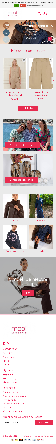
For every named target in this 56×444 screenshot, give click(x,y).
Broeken (41, 220)
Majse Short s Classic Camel (41, 93)
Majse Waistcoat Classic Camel (14, 93)
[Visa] (25, 440)
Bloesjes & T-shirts (15, 251)
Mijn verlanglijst (10, 382)
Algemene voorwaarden (15, 396)
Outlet (6, 364)
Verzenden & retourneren (15, 403)
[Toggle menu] (50, 14)
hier (28, 293)
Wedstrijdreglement (13, 411)
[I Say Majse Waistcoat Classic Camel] (15, 73)
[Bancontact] (29, 440)
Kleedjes (41, 251)
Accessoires (9, 357)
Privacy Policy (9, 399)
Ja (16, 6)
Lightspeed (48, 436)
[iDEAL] (16, 440)
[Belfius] (42, 440)
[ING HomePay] (38, 440)
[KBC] (34, 440)
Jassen (14, 220)
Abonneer (44, 422)
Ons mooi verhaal (11, 392)
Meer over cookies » (35, 6)
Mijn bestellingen (11, 378)
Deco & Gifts (9, 353)
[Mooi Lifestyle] (12, 14)
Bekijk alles (28, 108)
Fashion (7, 360)
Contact (7, 407)
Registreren (8, 374)
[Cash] (12, 440)
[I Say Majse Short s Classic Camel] (41, 73)
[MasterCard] (21, 440)
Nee (22, 6)
